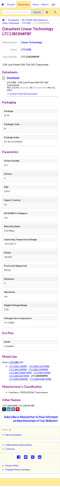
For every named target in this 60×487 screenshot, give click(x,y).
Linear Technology (31, 42)
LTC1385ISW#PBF (18, 379)
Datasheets (24, 4)
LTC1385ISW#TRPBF (41, 379)
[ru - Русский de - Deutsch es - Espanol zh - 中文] (53, 4)
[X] (4, 409)
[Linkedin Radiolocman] (40, 457)
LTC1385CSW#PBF (38, 369)
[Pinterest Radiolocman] (33, 457)
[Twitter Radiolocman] (26, 457)
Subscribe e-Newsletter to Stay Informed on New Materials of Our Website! (31, 418)
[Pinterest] (18, 409)
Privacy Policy (12, 465)
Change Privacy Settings (17, 469)
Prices (35, 4)
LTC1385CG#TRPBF (39, 366)
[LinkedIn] (9, 409)
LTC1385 (26, 49)
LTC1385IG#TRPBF (19, 375)
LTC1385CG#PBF (18, 366)
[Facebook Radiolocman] (19, 457)
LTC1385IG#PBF (42, 372)
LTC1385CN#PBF (18, 369)
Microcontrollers (13, 434)
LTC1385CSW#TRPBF (20, 372)
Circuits (11, 4)
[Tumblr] (13, 409)
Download (13, 77)
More (46, 3)
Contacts (10, 448)
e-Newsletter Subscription (18, 444)
